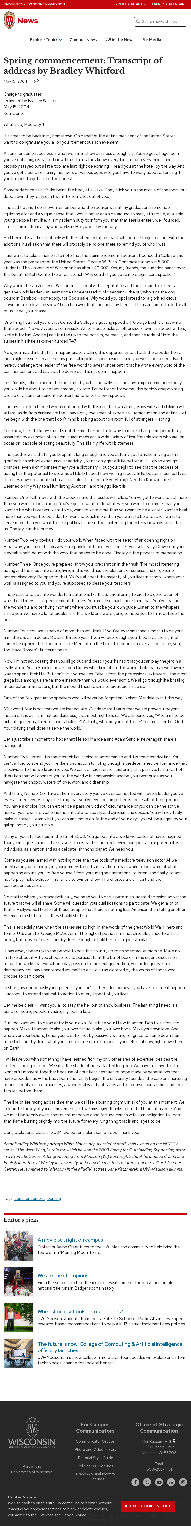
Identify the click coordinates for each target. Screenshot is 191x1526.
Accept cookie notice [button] (148, 1506)
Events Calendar (168, 4)
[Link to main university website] (32, 1433)
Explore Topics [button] (44, 39)
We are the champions (63, 1275)
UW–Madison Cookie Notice (62, 1515)
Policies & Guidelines (95, 1466)
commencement (29, 1198)
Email (159, 1463)
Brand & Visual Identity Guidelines (95, 1477)
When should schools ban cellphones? (80, 1311)
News (27, 20)
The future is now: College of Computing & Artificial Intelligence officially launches (110, 1347)
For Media (151, 39)
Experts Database (130, 4)
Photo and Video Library (95, 1449)
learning (54, 1198)
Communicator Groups (95, 1441)
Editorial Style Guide (95, 1457)
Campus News (83, 39)
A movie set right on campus (70, 1240)
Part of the (31, 1469)
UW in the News (119, 39)
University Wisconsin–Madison (34, 4)
